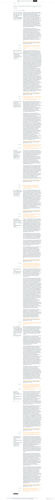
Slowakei (27, 214)
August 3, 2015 (15, 107)
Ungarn (39, 214)
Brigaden (29, 144)
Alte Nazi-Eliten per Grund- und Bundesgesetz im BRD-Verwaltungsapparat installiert (17, 15)
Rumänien (24, 214)
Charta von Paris (35, 384)
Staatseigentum (24, 186)
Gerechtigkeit (36, 263)
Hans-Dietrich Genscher (29, 385)
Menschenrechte (38, 216)
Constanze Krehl (39, 384)
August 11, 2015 (16, 59)
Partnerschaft (30, 386)
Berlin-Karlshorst (28, 263)
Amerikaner (24, 45)
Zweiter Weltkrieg (29, 387)
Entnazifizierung (25, 46)
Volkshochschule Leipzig (31, 489)
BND (28, 384)
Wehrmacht (35, 489)
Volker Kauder (29, 97)
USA (29, 323)
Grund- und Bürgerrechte (32, 187)
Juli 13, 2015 (15, 159)
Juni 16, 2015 (15, 274)
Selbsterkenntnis (25, 97)
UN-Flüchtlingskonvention (35, 214)
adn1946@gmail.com (38, 92)
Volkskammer (32, 186)
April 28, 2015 (15, 446)
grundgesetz (31, 46)
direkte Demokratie (39, 144)
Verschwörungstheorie (25, 489)
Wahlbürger (27, 146)
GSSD (39, 263)
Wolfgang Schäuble (36, 186)
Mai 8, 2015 (15, 401)
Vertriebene (24, 215)
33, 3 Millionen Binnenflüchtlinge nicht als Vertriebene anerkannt (17, 192)
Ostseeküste (26, 264)
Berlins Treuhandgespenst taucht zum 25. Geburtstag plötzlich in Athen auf (17, 154)
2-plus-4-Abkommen (25, 384)
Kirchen (24, 264)
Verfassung (31, 323)
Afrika (23, 322)
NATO (27, 386)
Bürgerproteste (30, 322)
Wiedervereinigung (25, 387)
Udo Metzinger (26, 323)
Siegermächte (35, 432)
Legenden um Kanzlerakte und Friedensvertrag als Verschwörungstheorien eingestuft (17, 441)
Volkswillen (24, 146)
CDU (33, 96)
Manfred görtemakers (37, 46)
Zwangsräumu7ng (32, 215)
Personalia (24, 99)
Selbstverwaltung (27, 99)
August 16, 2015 (16, 19)
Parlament (36, 145)
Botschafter (30, 384)
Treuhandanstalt (28, 186)
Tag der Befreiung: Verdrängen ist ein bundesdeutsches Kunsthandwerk (17, 396)
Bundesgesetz (36, 45)
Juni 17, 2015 (15, 227)
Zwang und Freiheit (36, 148)
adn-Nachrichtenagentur (27, 6)
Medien (36, 187)
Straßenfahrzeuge (37, 264)
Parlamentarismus (39, 145)
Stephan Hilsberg (32, 264)
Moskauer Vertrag (25, 386)
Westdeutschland (28, 215)
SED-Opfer (29, 264)
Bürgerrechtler (24, 263)
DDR (39, 45)
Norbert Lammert (32, 145)
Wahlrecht (30, 146)
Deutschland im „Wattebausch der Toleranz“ (17, 270)
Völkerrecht (28, 148)
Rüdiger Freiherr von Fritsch (35, 386)
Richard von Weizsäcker (31, 432)
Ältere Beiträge (16, 493)
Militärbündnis (38, 385)
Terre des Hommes (30, 214)
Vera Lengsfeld (26, 265)
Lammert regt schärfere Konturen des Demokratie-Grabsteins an (17, 104)
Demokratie (28, 187)
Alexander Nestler (26, 322)
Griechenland (24, 385)
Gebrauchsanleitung (25, 145)
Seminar (31, 488)
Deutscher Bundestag (38, 96)
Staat (27, 97)
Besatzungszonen (30, 45)
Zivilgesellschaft (34, 99)
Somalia (24, 323)
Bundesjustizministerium (30, 96)
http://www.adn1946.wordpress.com (28, 92)
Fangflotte (36, 322)
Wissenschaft (31, 99)
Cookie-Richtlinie (31, 498)
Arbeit (25, 216)
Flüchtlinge (28, 46)
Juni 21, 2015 (15, 196)
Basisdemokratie (25, 144)
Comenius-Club (32, 263)
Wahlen (33, 265)
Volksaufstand (30, 265)
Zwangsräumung (39, 265)
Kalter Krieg (33, 46)
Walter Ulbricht (35, 265)
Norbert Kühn (28, 488)
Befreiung (27, 45)
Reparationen (39, 386)
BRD (32, 45)
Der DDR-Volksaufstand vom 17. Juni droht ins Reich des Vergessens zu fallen (17, 222)
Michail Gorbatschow (34, 385)
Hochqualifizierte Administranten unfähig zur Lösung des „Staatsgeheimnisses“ (17, 54)
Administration (24, 96)
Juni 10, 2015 (15, 336)
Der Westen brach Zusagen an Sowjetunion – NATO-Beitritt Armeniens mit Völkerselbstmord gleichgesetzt (17, 331)
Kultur (37, 266)
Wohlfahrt (38, 489)
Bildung (25, 187)
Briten (34, 45)
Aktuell (24, 187)
